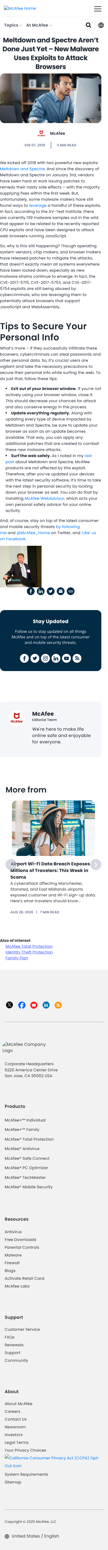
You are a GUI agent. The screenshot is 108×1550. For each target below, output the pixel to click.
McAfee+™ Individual (25, 1120)
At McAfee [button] (37, 25)
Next (95, 864)
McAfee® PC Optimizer (26, 1168)
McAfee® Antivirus (22, 1148)
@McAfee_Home (33, 533)
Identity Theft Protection (29, 952)
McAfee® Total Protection (29, 1139)
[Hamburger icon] (97, 9)
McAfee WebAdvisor (44, 498)
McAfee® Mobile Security (29, 1187)
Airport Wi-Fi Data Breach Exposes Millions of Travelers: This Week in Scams (50, 870)
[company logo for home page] (20, 8)
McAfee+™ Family (22, 1129)
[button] (101, 25)
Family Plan (17, 958)
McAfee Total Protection (29, 946)
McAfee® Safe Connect (27, 1158)
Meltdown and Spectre (22, 169)
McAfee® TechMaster (25, 1177)
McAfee (57, 133)
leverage (38, 205)
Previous (11, 864)
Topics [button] (11, 25)
